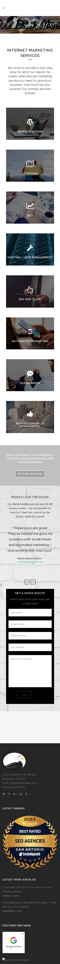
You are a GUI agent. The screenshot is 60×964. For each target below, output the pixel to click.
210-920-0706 (17, 787)
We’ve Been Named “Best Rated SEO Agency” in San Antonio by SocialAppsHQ (29, 904)
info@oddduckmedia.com (22, 783)
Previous (26, 582)
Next (33, 582)
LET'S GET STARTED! (30, 474)
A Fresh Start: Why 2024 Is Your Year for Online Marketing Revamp (26, 889)
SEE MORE (30, 129)
